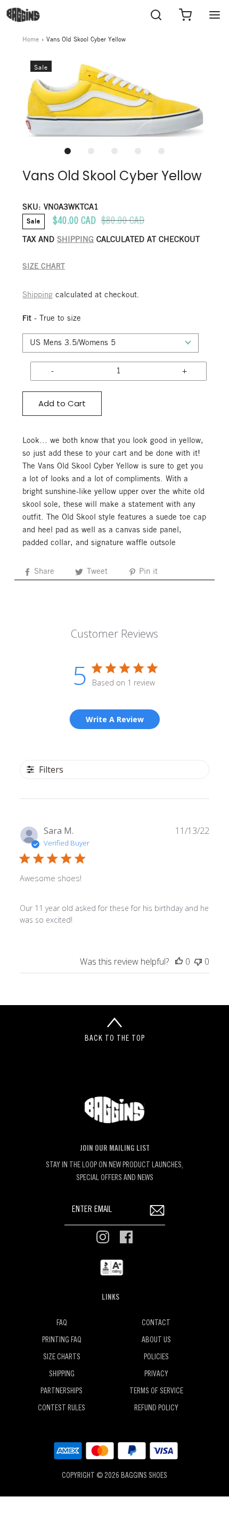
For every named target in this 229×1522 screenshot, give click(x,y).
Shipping (37, 295)
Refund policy (156, 1408)
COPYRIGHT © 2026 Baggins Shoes (114, 1476)
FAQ (61, 1323)
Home (30, 40)
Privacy (156, 1374)
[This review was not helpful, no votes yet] (198, 961)
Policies (156, 1357)
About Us (156, 1340)
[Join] (157, 1210)
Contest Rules (61, 1408)
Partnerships (61, 1391)
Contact (156, 1323)
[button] (114, 100)
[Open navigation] (214, 14)
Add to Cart (62, 403)
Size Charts (61, 1357)
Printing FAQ (61, 1340)
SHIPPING (75, 240)
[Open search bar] (155, 14)
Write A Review (115, 719)
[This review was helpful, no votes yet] (179, 961)
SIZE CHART (43, 266)
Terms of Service (156, 1391)
